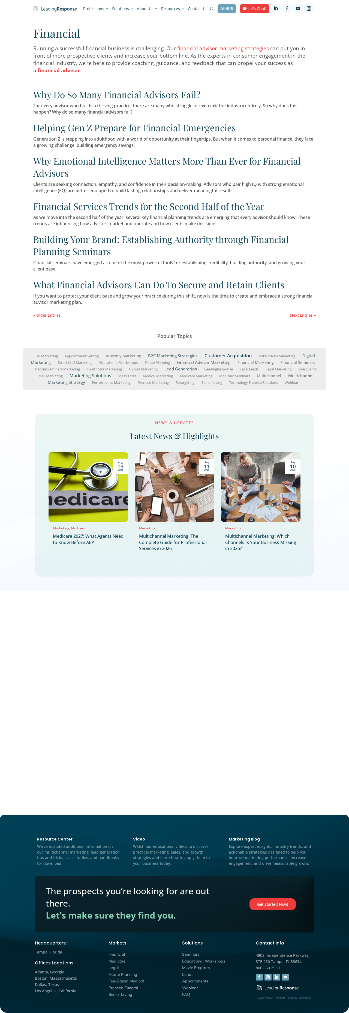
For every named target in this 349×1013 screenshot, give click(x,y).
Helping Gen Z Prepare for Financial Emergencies (134, 127)
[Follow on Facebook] (287, 8)
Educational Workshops (118, 362)
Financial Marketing (255, 362)
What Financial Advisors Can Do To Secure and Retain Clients (158, 284)
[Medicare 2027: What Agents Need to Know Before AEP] (88, 487)
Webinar (291, 382)
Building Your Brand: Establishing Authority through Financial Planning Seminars (161, 245)
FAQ (186, 994)
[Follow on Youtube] (298, 8)
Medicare (78, 528)
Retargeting (185, 382)
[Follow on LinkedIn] (276, 8)
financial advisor (59, 70)
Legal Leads (249, 369)
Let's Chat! (257, 8)
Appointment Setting (82, 355)
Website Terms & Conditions (293, 998)
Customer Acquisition (228, 355)
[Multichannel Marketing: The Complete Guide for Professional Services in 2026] (174, 487)
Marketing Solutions (90, 375)
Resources (170, 8)
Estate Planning (157, 362)
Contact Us (197, 8)
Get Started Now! (272, 904)
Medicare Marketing (196, 375)
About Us (145, 8)
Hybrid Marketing (143, 369)
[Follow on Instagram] (309, 8)
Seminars (190, 954)
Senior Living (211, 382)
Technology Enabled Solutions (253, 382)
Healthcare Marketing (104, 369)
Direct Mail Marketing (75, 362)
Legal (114, 967)
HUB (229, 8)
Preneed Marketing (153, 382)
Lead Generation (180, 369)
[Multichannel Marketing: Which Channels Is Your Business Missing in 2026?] (260, 487)
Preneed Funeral (123, 987)
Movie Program (196, 967)
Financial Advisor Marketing (203, 362)
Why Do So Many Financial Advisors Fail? (116, 94)
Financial (117, 954)
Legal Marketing (278, 369)
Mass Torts (127, 375)
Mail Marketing (50, 375)
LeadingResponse (218, 369)
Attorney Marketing (123, 355)
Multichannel (269, 375)
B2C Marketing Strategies (172, 355)
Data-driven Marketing (277, 355)
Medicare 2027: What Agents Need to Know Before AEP (88, 539)
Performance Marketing (111, 382)
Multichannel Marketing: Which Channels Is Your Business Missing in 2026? (260, 542)
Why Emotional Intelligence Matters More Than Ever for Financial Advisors (167, 167)
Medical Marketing (158, 375)
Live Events (307, 369)
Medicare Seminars (234, 375)
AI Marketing (47, 355)
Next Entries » (303, 315)
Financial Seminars (298, 362)
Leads (187, 974)
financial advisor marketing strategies (223, 48)
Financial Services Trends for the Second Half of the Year (148, 206)
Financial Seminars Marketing (56, 369)
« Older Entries (47, 315)
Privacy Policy (264, 998)
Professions (93, 8)
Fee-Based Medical (126, 981)
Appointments (195, 981)
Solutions (120, 8)
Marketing (61, 528)
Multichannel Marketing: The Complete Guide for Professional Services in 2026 (173, 542)
